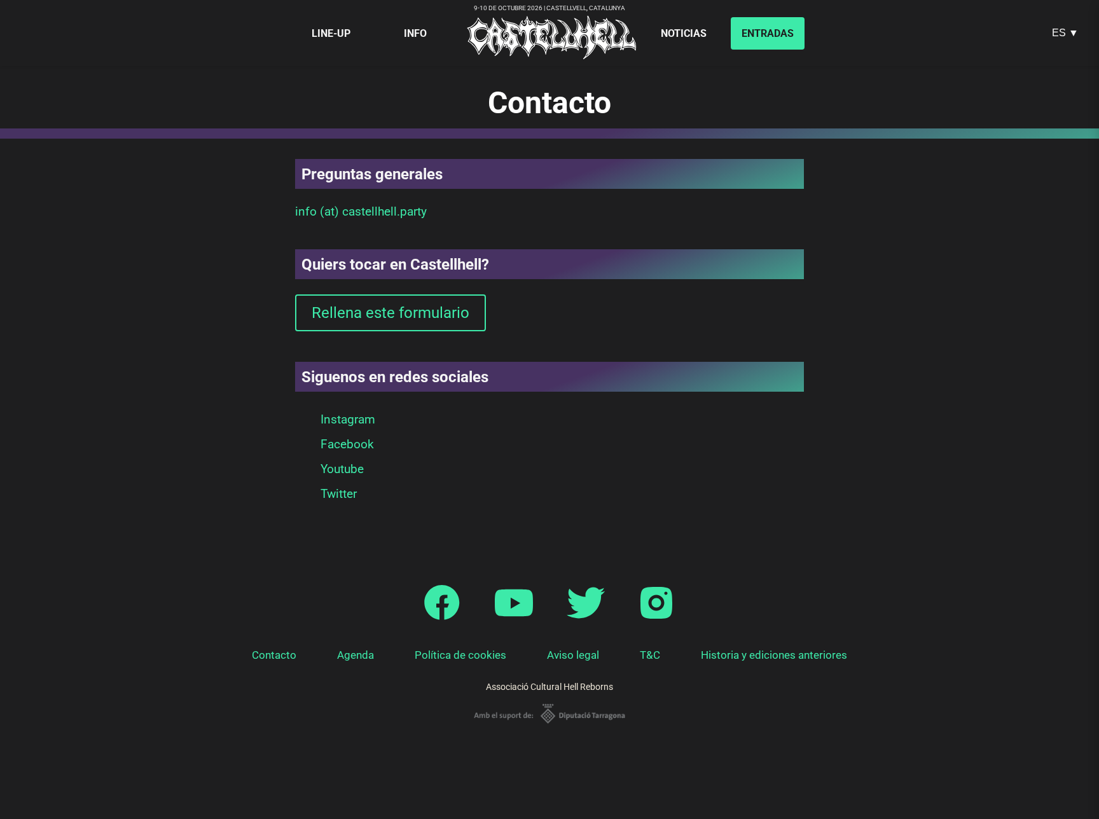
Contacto (274, 655)
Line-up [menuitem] (331, 33)
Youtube (342, 469)
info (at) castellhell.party (361, 211)
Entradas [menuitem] (768, 33)
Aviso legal (573, 655)
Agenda (355, 655)
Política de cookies (460, 655)
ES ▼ (1065, 32)
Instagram (348, 419)
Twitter (339, 493)
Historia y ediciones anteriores (774, 655)
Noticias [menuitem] (684, 33)
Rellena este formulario (390, 313)
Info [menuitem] (415, 33)
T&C (650, 655)
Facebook (347, 444)
